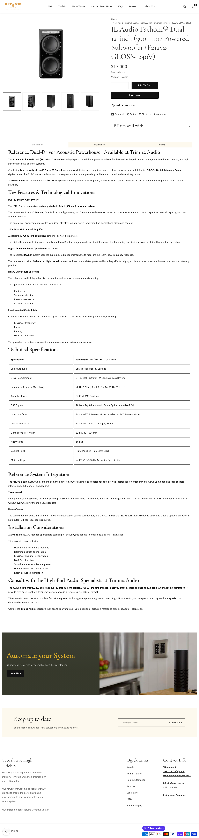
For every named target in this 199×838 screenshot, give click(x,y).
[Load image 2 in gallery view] (31, 101)
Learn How (15, 673)
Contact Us (132, 792)
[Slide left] (3, 101)
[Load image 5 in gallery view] (90, 101)
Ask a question (125, 105)
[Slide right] (98, 101)
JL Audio (124, 77)
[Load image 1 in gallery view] (12, 101)
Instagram (168, 795)
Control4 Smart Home (101, 6)
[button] (132, 6)
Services (130, 786)
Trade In (62, 6)
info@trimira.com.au (173, 783)
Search (130, 767)
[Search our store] (184, 6)
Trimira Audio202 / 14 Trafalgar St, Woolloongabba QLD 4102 (177, 771)
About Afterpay (134, 805)
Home (114, 19)
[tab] (37, 144)
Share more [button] (160, 114)
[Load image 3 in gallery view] (51, 101)
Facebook (181, 795)
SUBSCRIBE (175, 722)
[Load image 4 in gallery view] (70, 101)
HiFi (50, 6)
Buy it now (135, 95)
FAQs (120, 6)
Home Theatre (78, 6)
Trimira (14, 831)
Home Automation (136, 780)
